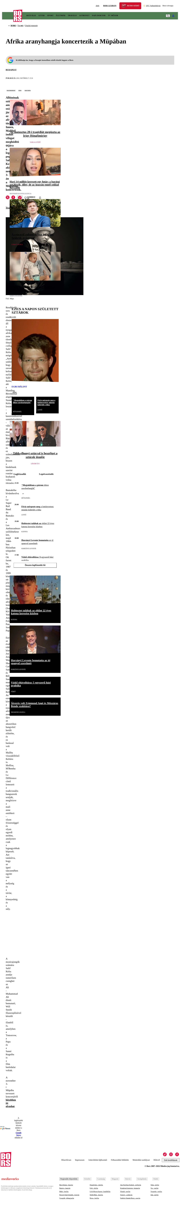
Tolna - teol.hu (155, 1185)
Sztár (41, 15)
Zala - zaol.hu (154, 1195)
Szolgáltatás (142, 1179)
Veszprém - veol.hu (156, 1191)
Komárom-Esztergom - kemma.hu (130, 1188)
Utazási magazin (31, 26)
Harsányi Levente (28, 548)
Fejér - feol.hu (94, 1188)
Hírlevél (157, 1160)
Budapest (11, 70)
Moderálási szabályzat (141, 1160)
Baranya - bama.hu (64, 1188)
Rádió (155, 1179)
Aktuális (31, 15)
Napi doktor (99, 15)
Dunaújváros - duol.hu (96, 1185)
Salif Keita (28, 90)
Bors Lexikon (109, 6)
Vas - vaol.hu (154, 1188)
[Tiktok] (165, 1154)
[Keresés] (168, 15)
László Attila (17, 244)
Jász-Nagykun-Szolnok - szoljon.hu (130, 1185)
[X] (7, 198)
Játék (97, 6)
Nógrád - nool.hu (125, 1191)
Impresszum (79, 1160)
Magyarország (11, 90)
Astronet (84, 15)
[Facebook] (177, 1154)
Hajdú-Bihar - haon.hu (96, 1195)
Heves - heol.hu (94, 1198)
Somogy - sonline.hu (126, 1195)
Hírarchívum (66, 1160)
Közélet (87, 1179)
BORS (13, 26)
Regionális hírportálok (69, 1179)
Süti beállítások (170, 1160)
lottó (39, 410)
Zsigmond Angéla (18, 712)
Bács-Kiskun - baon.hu (66, 1185)
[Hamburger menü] (8, 16)
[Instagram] (171, 1154)
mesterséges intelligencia (20, 194)
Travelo (72, 15)
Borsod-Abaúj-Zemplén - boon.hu (69, 1195)
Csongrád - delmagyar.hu (66, 1198)
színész (15, 392)
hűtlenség (17, 412)
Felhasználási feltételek (120, 1160)
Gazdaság (101, 1179)
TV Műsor (113, 15)
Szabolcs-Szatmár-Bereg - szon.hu (130, 1198)
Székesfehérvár (153, 6)
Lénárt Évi (35, 464)
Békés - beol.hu (63, 1191)
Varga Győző (35, 142)
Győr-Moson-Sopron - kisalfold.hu (100, 1191)
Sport (50, 15)
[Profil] (173, 16)
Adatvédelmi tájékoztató (97, 1160)
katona (24, 532)
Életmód (60, 15)
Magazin (115, 1179)
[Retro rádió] (125, 6)
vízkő (13, 692)
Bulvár (128, 1179)
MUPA (19, 90)
